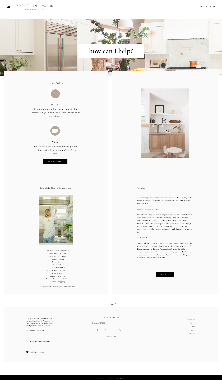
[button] (8, 6)
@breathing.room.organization (40, 341)
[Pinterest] (27, 352)
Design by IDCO (120, 378)
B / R (113, 304)
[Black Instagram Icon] (27, 341)
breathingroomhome (37, 352)
